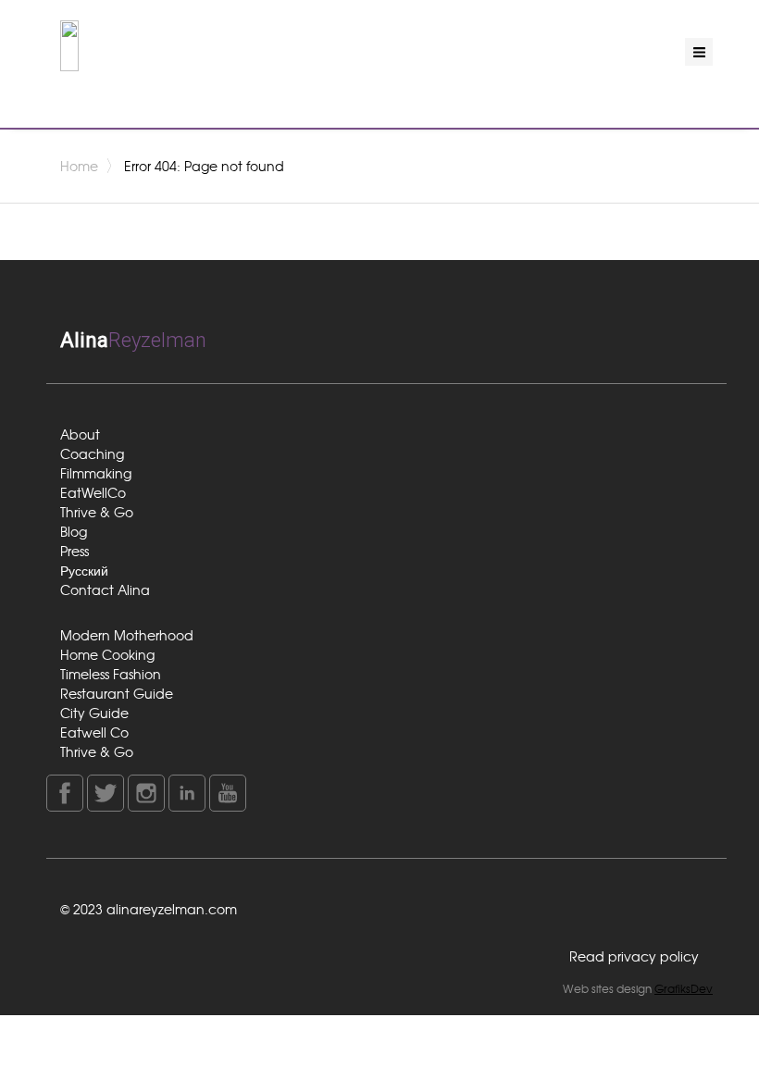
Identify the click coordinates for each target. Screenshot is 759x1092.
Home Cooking (107, 654)
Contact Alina (105, 589)
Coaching (92, 453)
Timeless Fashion (110, 673)
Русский (84, 570)
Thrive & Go (96, 512)
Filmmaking (95, 473)
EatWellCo (93, 492)
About (80, 434)
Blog (73, 531)
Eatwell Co (94, 732)
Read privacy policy (634, 956)
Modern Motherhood (126, 635)
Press (74, 550)
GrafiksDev (683, 988)
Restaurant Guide (116, 693)
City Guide (94, 712)
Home (79, 165)
